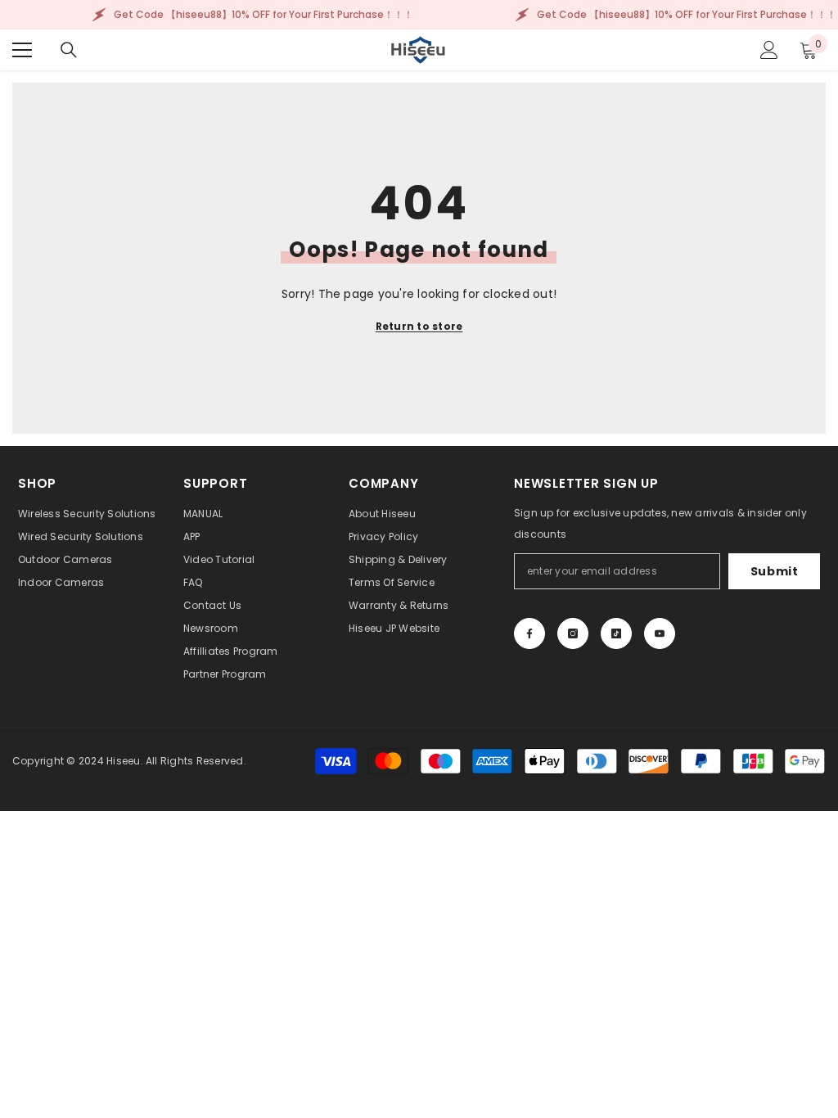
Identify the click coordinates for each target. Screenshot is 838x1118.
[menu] (22, 50)
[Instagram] (572, 633)
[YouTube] (659, 633)
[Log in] (769, 50)
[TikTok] (616, 633)
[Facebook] (529, 633)
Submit (774, 571)
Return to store (419, 326)
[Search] (69, 50)
